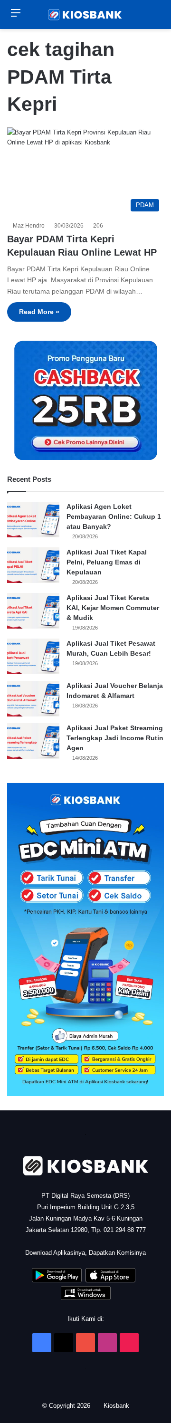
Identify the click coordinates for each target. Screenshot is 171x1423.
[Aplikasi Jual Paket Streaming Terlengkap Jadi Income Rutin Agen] (33, 741)
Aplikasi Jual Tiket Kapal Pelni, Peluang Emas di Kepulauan (106, 562)
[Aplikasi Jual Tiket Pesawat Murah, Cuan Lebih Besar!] (33, 656)
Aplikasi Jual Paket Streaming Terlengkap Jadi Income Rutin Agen (114, 738)
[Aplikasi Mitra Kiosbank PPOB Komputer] (86, 1297)
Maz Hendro (30, 225)
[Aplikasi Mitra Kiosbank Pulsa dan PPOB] (57, 1280)
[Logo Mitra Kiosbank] (86, 14)
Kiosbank (117, 1405)
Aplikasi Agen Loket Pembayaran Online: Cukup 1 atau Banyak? (113, 516)
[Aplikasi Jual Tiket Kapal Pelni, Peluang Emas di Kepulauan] (33, 565)
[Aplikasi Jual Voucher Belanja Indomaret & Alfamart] (33, 698)
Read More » (39, 311)
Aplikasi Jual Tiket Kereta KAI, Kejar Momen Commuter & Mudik (112, 607)
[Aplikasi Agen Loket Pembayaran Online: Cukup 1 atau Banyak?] (33, 519)
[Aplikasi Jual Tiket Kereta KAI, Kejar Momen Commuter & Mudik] (33, 611)
